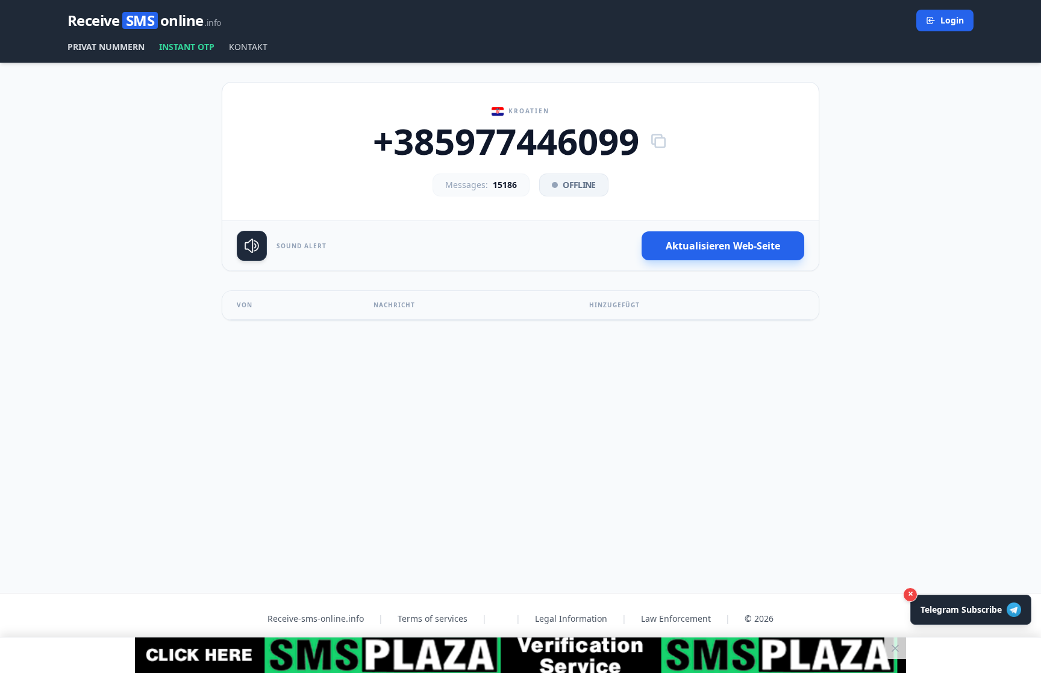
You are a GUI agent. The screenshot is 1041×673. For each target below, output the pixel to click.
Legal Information (571, 618)
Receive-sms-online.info (315, 618)
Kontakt (248, 46)
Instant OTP (186, 46)
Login (952, 20)
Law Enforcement (676, 618)
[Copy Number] (658, 141)
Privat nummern (106, 46)
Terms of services (432, 618)
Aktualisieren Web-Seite (723, 245)
